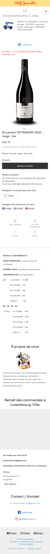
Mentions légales (26, 544)
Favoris (15, 236)
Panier (35, 236)
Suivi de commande (35, 225)
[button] (10, 195)
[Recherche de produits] (45, 11)
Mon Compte (15, 224)
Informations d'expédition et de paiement (26, 542)
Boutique (6, 51)
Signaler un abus (34, 549)
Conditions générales (25, 539)
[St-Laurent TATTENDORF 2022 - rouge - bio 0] (25, 92)
